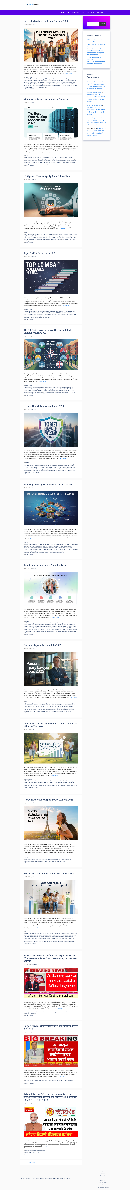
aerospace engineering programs (33, 544)
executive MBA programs (30, 312)
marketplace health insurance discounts (33, 941)
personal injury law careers (39, 706)
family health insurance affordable (35, 936)
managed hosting (36, 160)
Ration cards (28, 1082)
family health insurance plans (41, 629)
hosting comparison (44, 159)
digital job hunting (57, 234)
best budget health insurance (47, 933)
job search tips (46, 237)
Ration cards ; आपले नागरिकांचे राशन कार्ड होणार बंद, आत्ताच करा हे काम (51, 1028)
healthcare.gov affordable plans (53, 938)
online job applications (37, 239)
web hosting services (51, 162)
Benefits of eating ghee (39, 1012)
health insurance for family (64, 631)
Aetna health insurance (31, 464)
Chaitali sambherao (93, 82)
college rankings (34, 389)
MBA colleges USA (28, 316)
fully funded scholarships (30, 82)
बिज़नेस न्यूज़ (67, 1080)
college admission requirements (61, 387)
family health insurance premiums (57, 629)
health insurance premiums (40, 469)
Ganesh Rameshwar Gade (94, 105)
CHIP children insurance (56, 935)
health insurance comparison (37, 467)
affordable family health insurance (33, 623)
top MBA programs (37, 317)
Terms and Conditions (103, 1187)
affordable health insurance (44, 464)
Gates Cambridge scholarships (44, 82)
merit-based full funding (52, 84)
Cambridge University (46, 387)
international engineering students (54, 551)
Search (89, 21)
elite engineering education (65, 546)
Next (34, 1162)
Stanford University (58, 390)
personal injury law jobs (68, 706)
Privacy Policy (103, 1182)
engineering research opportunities (44, 549)
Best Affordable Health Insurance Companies (49, 874)
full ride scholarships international (38, 80)
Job (26, 232)
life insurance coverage (66, 782)
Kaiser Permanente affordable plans (50, 940)
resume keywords (66, 239)
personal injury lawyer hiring (64, 708)
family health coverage (62, 624)
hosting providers (61, 159)
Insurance (27, 462)
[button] (106, 12)
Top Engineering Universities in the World (48, 485)
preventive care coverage (30, 943)
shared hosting (45, 160)
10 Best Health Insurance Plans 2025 (44, 406)
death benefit (60, 780)
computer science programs (35, 546)
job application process (53, 236)
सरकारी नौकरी (100, 12)
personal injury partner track (63, 711)
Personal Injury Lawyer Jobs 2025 (42, 645)
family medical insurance (51, 631)
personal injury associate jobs (32, 703)
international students (29, 390)
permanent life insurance (54, 785)
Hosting (27, 155)
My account (103, 1180)
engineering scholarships (60, 549)
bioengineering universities (62, 544)
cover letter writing (47, 234)
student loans (66, 390)
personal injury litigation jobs (48, 711)
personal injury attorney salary (59, 704)
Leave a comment (29, 88)
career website (38, 234)
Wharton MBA (46, 317)
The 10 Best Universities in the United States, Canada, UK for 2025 (49, 332)
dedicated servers (63, 157)
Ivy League (38, 390)
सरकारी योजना (42, 1150)
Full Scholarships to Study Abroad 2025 (46, 21)
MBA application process (58, 314)
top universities (38, 392)
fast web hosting (34, 159)
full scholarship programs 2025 (55, 80)
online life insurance (43, 785)
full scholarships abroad (70, 80)
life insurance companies (40, 782)
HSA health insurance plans (68, 938)
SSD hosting (52, 160)
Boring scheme (37, 1080)
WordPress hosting (43, 164)
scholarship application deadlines (48, 85)
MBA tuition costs (60, 316)
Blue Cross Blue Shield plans (34, 465)
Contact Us (103, 1175)
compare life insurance (51, 780)
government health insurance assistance (54, 936)
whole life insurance (34, 787)
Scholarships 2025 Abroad (30, 861)
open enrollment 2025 (61, 470)
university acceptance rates (50, 392)
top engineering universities (57, 552)
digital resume (66, 234)
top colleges (31, 392)
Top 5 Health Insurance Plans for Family (46, 565)
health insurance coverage (51, 467)
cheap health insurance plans (42, 935)
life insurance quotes (50, 784)
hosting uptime (27, 160)
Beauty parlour (29, 1012)
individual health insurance (68, 469)
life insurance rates (60, 784)
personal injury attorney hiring (65, 703)
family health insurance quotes (36, 631)
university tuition (42, 393)
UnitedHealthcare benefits (35, 472)
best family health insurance (64, 623)
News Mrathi (45, 1080)
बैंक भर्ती (71, 1080)
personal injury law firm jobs (54, 706)
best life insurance (29, 780)
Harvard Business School (65, 312)
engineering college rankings (65, 547)
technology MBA (28, 317)
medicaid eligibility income (50, 941)
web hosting (74, 160)
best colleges (28, 387)
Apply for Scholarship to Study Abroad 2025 (48, 800)
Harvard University (60, 389)
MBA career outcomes (71, 314)
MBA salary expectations (39, 316)
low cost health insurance (65, 940)
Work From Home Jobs (78, 12)
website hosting (61, 162)
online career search (67, 237)
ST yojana (56, 1012)
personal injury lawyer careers (31, 708)
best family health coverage (50, 623)
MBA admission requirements (44, 314)
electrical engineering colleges (50, 546)
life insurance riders (70, 784)
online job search (47, 239)
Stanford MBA (69, 316)
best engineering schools (49, 544)
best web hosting (29, 157)
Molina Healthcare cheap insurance (66, 941)
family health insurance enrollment (58, 628)
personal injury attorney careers (49, 703)
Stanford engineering (44, 552)
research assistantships (34, 85)
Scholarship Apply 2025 (66, 859)
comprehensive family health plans (32, 624)
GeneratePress (66, 1178)
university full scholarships (40, 87)
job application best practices (38, 236)
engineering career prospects (50, 547)
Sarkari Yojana (49, 1012)
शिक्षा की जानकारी (90, 12)
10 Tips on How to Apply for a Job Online (47, 177)
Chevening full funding (44, 79)
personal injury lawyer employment (48, 708)
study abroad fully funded (63, 85)
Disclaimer (103, 1178)
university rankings (33, 393)
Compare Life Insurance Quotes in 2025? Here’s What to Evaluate (50, 725)
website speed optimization (31, 164)
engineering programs (29, 549)
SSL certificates (60, 160)
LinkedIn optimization (56, 237)
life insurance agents (70, 780)
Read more (68, 73)
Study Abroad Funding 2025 (44, 861)
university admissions (62, 392)
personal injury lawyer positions (41, 709)
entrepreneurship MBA (69, 311)
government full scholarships (59, 82)
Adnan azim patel (92, 118)
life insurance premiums (38, 784)
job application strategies (65, 236)
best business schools (30, 311)
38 (30, 1162)
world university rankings (53, 393)
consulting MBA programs (56, 311)
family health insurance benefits (43, 626)
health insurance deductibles (65, 467)
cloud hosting (55, 157)
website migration (70, 162)
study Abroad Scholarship (58, 861)
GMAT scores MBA (54, 312)
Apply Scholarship (42, 859)
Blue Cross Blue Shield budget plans (64, 933)
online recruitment (56, 239)
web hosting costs (40, 162)
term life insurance (65, 785)
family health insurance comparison (60, 626)
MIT (42, 390)
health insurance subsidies (54, 469)
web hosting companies (30, 162)
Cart (103, 1171)
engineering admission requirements (33, 547)
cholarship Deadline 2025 (54, 859)
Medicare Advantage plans (49, 470)
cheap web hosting (46, 157)
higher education (70, 389)
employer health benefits (47, 465)
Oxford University (48, 390)
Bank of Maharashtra (30, 1013)
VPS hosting (67, 160)
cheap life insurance (40, 780)
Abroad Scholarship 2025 (31, 859)
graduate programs (50, 389)
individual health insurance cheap (32, 940)
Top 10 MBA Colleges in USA (39, 253)
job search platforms (37, 237)
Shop (103, 1185)
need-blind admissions (64, 84)
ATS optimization (29, 234)
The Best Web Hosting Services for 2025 (46, 100)
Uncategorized (63, 1012)
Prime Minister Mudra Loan (32, 1152)
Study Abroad (28, 77)
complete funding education (57, 79)
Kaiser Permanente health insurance (33, 470)
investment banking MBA (30, 314)
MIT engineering (34, 552)
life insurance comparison (53, 782)
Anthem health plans (57, 464)
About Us (103, 1169)
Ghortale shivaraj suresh (94, 92)
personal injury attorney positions (42, 704)
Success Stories (65, 12)
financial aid (42, 389)
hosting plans (53, 159)
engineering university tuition (37, 551)
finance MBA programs (43, 312)
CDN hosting (38, 157)
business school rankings (43, 311)
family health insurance (60, 465)
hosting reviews (70, 159)
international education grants (38, 84)
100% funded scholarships (31, 79)
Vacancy (69, 1012)
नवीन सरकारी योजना (60, 1080)
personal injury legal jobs (34, 711)
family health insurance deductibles (40, 628)
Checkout (103, 1173)
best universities (37, 387)
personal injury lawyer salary (56, 709)
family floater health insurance (48, 624)
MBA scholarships (50, 316)
